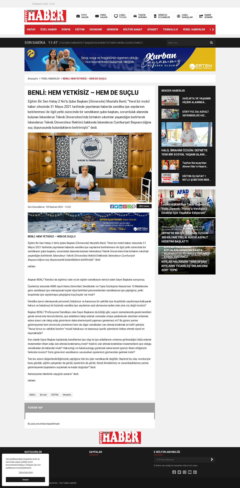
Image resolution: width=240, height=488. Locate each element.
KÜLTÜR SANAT (132, 29)
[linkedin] (121, 207)
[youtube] (190, 472)
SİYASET (152, 29)
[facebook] (112, 207)
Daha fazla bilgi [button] (26, 472)
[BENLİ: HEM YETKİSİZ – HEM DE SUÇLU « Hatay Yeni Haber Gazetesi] (45, 16)
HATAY (31, 29)
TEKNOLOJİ (170, 29)
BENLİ (32, 395)
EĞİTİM (80, 29)
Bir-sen (43, 395)
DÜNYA (66, 29)
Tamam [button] (25, 480)
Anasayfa (33, 78)
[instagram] (184, 472)
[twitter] (116, 207)
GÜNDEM (112, 29)
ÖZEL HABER (48, 29)
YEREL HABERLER (194, 29)
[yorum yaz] (133, 207)
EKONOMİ (95, 29)
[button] (213, 29)
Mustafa (67, 395)
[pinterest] (125, 207)
